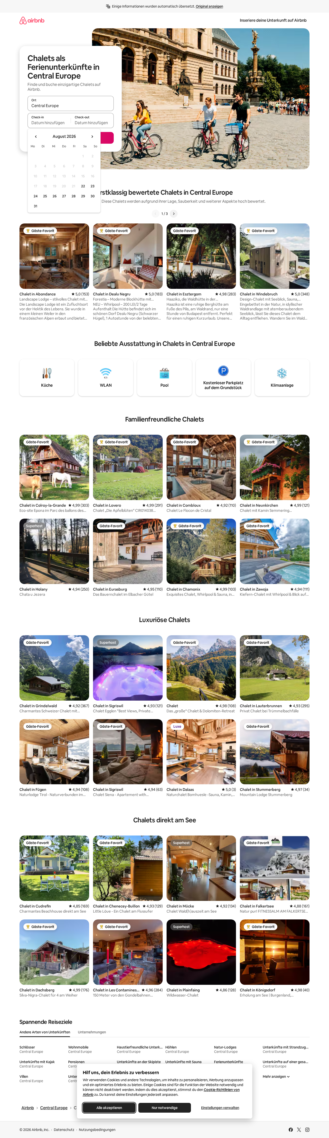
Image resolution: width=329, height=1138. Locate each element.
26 (54, 196)
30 (93, 196)
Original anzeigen (209, 6)
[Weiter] (174, 214)
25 (45, 196)
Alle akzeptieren (109, 1108)
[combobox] (70, 106)
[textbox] (49, 123)
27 (64, 196)
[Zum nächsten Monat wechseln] (92, 136)
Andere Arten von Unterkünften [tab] (44, 1032)
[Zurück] (156, 214)
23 (92, 186)
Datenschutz (64, 1130)
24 (36, 196)
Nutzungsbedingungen (97, 1130)
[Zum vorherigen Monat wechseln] (36, 136)
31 (35, 206)
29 (83, 196)
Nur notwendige (165, 1108)
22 (83, 186)
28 (73, 196)
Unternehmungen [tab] (92, 1032)
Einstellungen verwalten (220, 1108)
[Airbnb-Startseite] (31, 20)
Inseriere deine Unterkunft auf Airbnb (273, 20)
